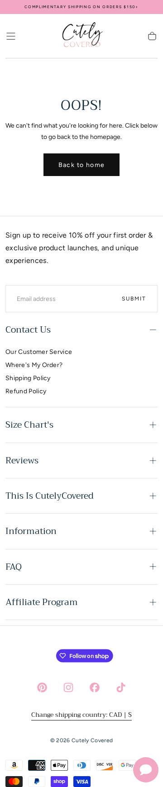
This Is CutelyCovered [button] (49, 495)
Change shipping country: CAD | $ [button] (81, 714)
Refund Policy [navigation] (25, 391)
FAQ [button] (13, 566)
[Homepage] (81, 36)
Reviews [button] (21, 460)
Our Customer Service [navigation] (38, 352)
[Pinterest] (42, 687)
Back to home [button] (81, 165)
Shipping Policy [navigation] (28, 378)
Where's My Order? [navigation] (33, 365)
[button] (10, 36)
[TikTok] (121, 687)
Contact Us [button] (28, 329)
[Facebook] (94, 687)
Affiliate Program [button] (41, 602)
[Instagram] (68, 687)
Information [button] (31, 531)
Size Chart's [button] (29, 424)
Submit (134, 299)
